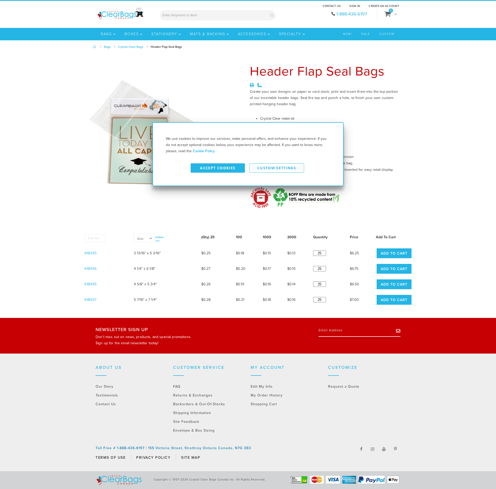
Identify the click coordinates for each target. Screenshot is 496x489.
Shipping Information (192, 413)
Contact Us (332, 6)
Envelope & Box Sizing (194, 430)
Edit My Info (262, 386)
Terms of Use (111, 457)
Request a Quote (343, 386)
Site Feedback (186, 421)
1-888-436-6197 (351, 14)
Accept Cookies (217, 167)
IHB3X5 (90, 253)
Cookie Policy (204, 151)
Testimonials (107, 395)
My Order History (267, 395)
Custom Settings (276, 167)
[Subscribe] (398, 330)
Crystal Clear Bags (130, 46)
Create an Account (384, 6)
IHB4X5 (90, 284)
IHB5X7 (90, 299)
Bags (107, 46)
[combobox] (218, 15)
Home (95, 47)
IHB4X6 (90, 268)
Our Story (104, 386)
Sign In (354, 6)
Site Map (190, 457)
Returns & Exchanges (193, 395)
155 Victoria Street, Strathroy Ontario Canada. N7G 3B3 (199, 448)
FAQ (177, 386)
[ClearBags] (120, 13)
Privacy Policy (153, 457)
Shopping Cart (264, 404)
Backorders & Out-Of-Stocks (199, 404)
